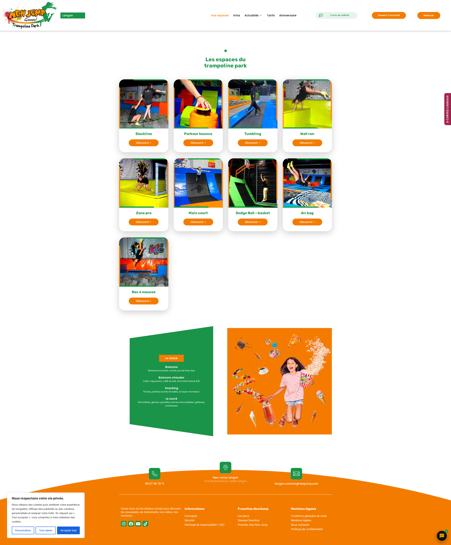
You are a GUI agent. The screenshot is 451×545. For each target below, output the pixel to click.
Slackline (143, 134)
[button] (171, 358)
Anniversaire (287, 15)
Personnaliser (23, 530)
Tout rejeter (45, 530)
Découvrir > (143, 143)
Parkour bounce (198, 134)
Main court (198, 213)
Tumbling (252, 134)
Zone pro (144, 213)
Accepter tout (68, 530)
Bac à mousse (144, 292)
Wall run (307, 134)
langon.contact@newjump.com (296, 484)
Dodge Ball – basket (253, 213)
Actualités (252, 15)
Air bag (307, 213)
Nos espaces (220, 15)
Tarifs (271, 15)
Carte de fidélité (339, 15)
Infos (236, 15)
